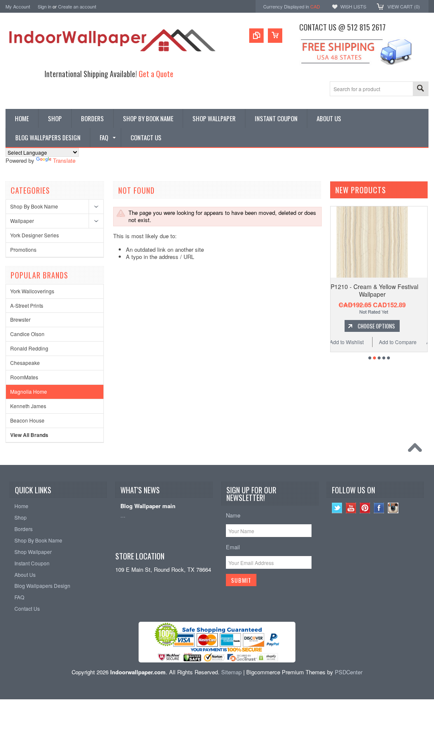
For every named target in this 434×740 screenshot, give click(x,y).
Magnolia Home (28, 391)
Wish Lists (353, 6)
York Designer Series (34, 235)
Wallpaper (22, 220)
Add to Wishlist (376, 341)
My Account (18, 6)
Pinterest (365, 508)
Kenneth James (28, 405)
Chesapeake (25, 362)
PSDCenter (348, 672)
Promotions (23, 249)
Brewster (20, 319)
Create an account (77, 6)
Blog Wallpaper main (147, 506)
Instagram (393, 508)
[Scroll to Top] (417, 449)
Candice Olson (27, 333)
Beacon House (27, 420)
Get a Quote (156, 73)
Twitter (337, 508)
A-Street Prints (26, 305)
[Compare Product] (256, 35)
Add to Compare (331, 341)
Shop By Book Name (34, 206)
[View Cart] (275, 35)
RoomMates (24, 377)
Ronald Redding (29, 348)
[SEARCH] (420, 89)
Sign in (44, 6)
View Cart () (403, 6)
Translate (64, 160)
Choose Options (406, 326)
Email (233, 547)
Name (233, 515)
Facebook (379, 508)
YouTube (351, 508)
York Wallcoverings (32, 291)
